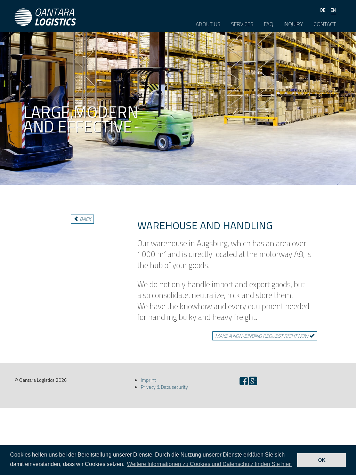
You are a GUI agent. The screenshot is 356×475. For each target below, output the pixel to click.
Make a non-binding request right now (262, 335)
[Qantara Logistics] (45, 8)
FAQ (268, 24)
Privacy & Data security (164, 387)
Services (242, 24)
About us (208, 24)
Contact (325, 24)
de (322, 10)
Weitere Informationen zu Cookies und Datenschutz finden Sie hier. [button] (209, 464)
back (85, 219)
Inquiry (293, 24)
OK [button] (321, 460)
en (333, 10)
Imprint (148, 380)
